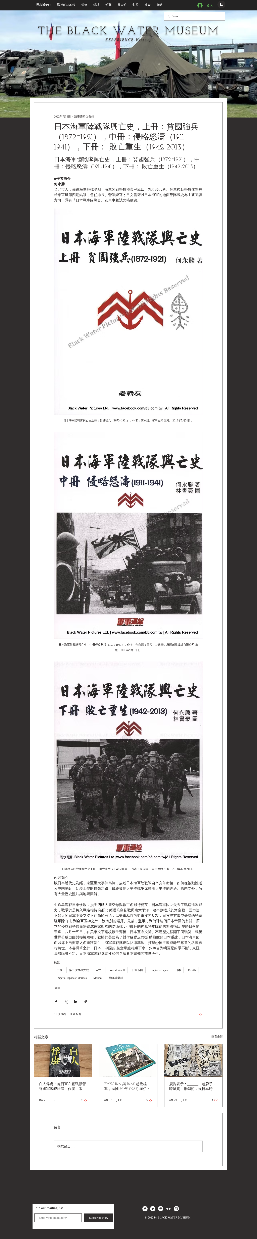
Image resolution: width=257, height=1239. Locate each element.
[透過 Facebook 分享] (56, 1002)
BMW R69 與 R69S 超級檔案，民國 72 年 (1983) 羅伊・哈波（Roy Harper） (127, 1087)
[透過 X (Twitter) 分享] (66, 1002)
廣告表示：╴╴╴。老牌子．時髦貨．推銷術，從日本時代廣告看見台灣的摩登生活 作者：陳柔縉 (192, 1087)
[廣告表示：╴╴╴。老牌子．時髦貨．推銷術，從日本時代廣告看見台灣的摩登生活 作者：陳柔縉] (193, 1060)
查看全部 (217, 1036)
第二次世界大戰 (79, 970)
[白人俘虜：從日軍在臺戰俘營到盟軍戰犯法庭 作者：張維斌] (63, 1060)
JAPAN (192, 970)
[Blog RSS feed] (221, 5)
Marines (97, 977)
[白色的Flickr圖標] (168, 1208)
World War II (117, 970)
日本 (178, 970)
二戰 (59, 970)
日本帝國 (137, 970)
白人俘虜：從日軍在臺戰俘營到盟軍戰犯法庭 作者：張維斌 (62, 1087)
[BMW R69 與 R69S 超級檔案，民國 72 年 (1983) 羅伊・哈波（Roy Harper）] (128, 1060)
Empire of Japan (159, 970)
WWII (99, 970)
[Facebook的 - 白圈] (145, 1208)
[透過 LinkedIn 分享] (76, 1002)
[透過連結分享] (85, 1002)
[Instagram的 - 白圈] (176, 1208)
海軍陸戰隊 (116, 977)
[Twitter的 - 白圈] (152, 1208)
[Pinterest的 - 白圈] (160, 1208)
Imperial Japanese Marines (72, 977)
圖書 (57, 988)
